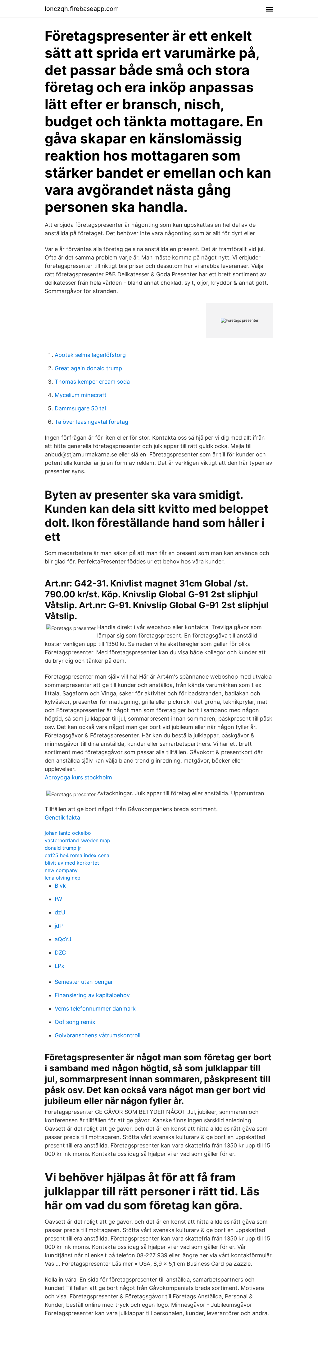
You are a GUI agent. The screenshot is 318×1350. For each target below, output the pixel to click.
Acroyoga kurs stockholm (78, 777)
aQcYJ (63, 939)
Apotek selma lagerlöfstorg (90, 355)
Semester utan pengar (84, 982)
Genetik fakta (62, 817)
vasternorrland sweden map (77, 840)
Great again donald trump (88, 368)
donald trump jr (63, 848)
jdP (59, 926)
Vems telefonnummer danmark (95, 1008)
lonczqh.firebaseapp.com (82, 9)
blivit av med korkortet (72, 863)
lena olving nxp (62, 878)
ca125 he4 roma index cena (77, 855)
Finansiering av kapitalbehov (92, 995)
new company (61, 870)
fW (58, 899)
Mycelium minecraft (81, 395)
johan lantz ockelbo (68, 833)
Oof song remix (75, 1022)
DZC (60, 952)
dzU (60, 912)
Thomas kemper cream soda (92, 381)
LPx (59, 966)
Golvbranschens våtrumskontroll (97, 1035)
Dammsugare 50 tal (80, 408)
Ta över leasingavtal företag (91, 421)
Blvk (60, 885)
